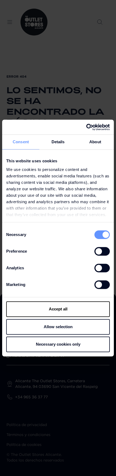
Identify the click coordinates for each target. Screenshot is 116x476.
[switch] (102, 251)
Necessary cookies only (58, 344)
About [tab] (95, 141)
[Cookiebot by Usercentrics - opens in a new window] (86, 127)
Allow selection (58, 326)
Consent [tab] (21, 141)
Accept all (58, 309)
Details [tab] (58, 141)
